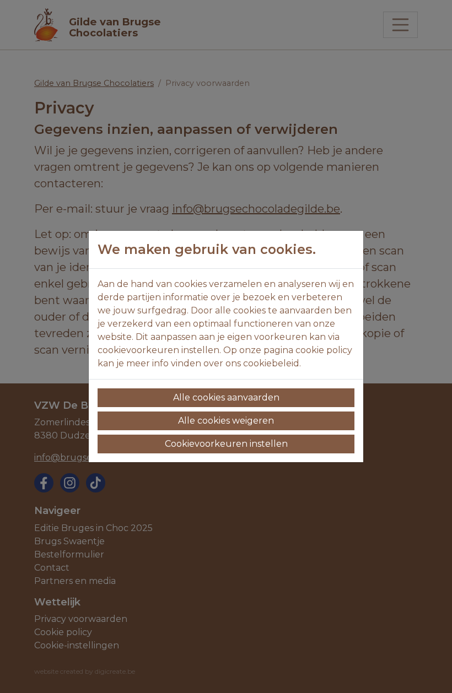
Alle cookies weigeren (226, 420)
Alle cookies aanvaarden (226, 397)
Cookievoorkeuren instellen (226, 443)
